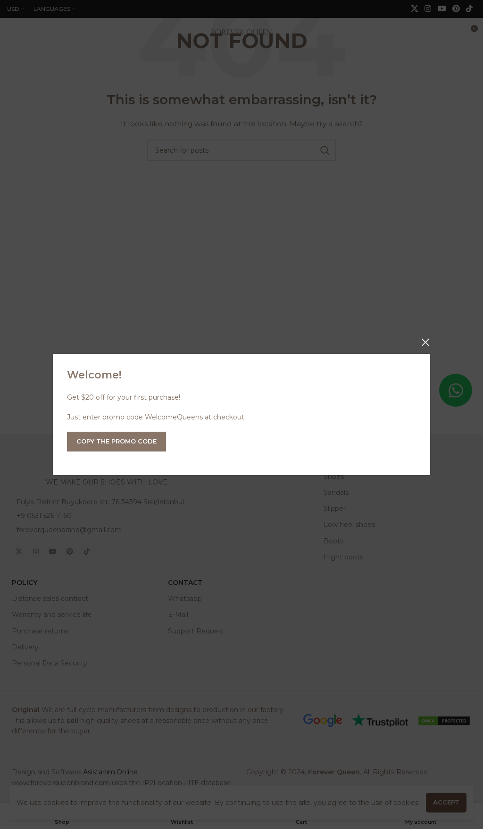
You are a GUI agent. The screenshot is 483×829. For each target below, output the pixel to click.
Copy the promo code (116, 441)
